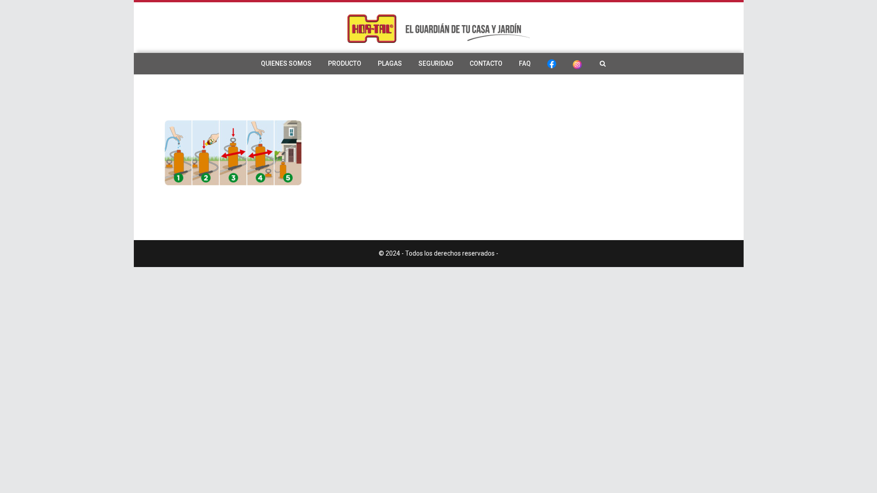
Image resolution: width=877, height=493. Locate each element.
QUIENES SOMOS (286, 63)
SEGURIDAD (435, 63)
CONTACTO (486, 63)
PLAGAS (390, 63)
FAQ (525, 63)
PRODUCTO (344, 63)
